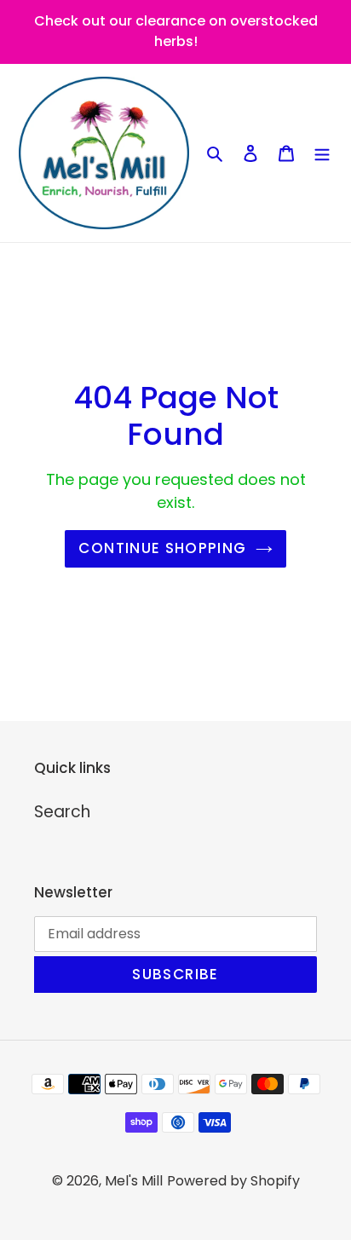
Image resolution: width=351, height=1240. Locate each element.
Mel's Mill (134, 1181)
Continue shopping (162, 548)
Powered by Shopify (233, 1181)
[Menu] (322, 153)
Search (62, 811)
